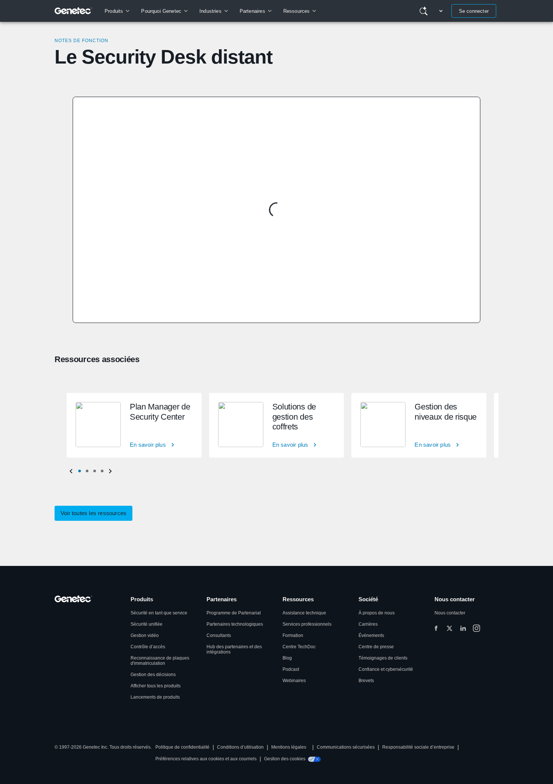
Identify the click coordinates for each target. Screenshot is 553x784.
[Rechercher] (423, 11)
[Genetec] (74, 11)
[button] (79, 471)
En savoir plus (148, 444)
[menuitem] (117, 11)
